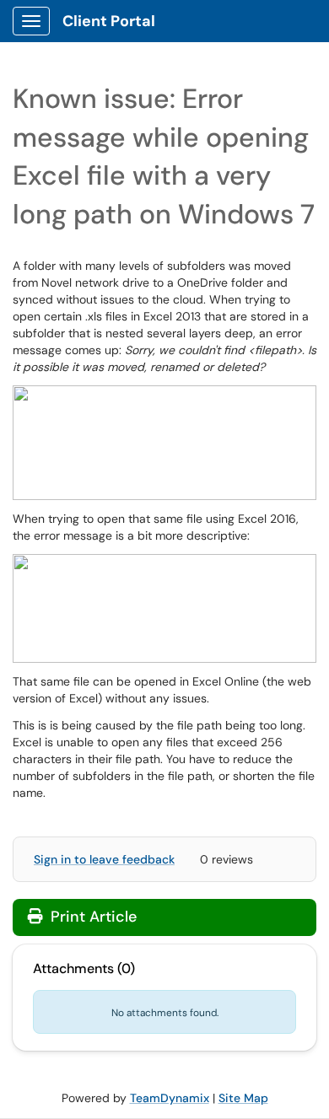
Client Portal (108, 21)
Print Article (91, 916)
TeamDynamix (169, 1098)
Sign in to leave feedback (104, 859)
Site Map (243, 1098)
